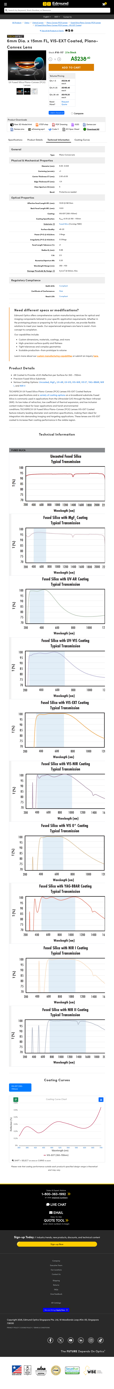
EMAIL (58, 1212)
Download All (93, 129)
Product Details (35, 139)
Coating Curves (82, 139)
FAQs (56, 1289)
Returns (56, 1285)
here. (96, 355)
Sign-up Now (57, 1244)
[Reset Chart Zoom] (15, 1099)
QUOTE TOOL (54, 1220)
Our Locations (56, 1269)
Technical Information (59, 139)
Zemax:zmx (18, 129)
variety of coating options (52, 395)
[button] (69, 30)
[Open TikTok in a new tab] (100, 1341)
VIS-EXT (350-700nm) (17, 1087)
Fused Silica (64, 224)
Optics (26, 22)
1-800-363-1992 (54, 1194)
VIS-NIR (76, 382)
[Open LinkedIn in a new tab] (81, 1341)
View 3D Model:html (22, 124)
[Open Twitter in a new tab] (60, 1341)
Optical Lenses (38, 22)
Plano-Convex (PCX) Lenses (57, 22)
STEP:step (43, 124)
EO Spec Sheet (72, 129)
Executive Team (56, 1265)
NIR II (22, 385)
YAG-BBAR (93, 382)
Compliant (63, 286)
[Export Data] (101, 1099)
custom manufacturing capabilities (54, 355)
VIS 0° (84, 382)
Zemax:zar (91, 124)
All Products (16, 22)
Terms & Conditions (42, 1328)
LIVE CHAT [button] (58, 1204)
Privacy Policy (13, 1328)
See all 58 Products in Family (52, 30)
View (61, 291)
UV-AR (60, 382)
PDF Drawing (61, 124)
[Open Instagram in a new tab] (91, 1341)
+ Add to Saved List (56, 113)
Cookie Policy (26, 1328)
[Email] (66, 30)
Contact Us (67, 17)
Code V (55, 129)
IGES (76, 124)
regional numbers (60, 1197)
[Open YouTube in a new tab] (70, 1341)
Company (56, 1260)
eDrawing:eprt (38, 129)
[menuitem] (6, 3)
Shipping (56, 1280)
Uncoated (44, 382)
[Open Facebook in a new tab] (50, 1341)
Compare (78, 113)
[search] (57, 10)
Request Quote (65, 103)
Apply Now (54, 1310)
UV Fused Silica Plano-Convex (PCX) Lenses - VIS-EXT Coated (58, 25)
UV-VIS (67, 382)
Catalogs (56, 1302)
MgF (53, 382)
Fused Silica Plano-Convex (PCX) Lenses (86, 22)
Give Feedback (56, 1294)
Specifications (15, 139)
